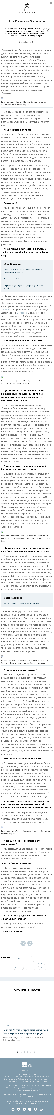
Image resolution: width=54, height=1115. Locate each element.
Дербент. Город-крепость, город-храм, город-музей (24, 286)
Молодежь (31, 968)
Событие (42, 968)
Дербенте (22, 312)
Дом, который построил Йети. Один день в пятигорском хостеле (23, 270)
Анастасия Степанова (12, 931)
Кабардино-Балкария (23, 958)
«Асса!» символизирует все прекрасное (21, 603)
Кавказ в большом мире (24, 963)
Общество (18, 968)
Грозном (5, 309)
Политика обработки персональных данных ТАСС (34, 1095)
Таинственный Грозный (15, 278)
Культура (40, 963)
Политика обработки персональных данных (19, 1094)
